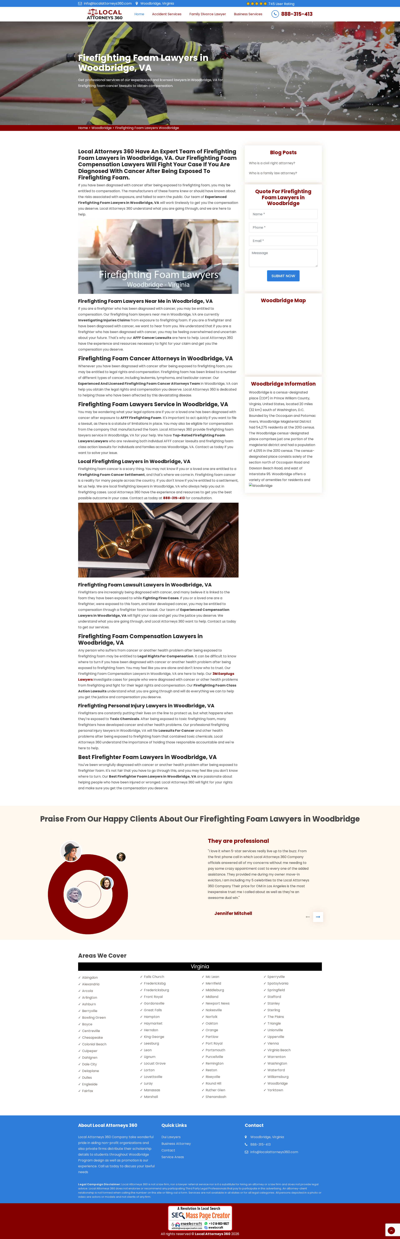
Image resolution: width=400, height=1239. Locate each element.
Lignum (149, 1056)
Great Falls (153, 1010)
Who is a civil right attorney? (272, 163)
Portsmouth (215, 1050)
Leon (148, 1050)
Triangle (274, 1023)
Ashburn (89, 1004)
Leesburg (151, 1043)
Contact (168, 1150)
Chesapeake (92, 1037)
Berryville (89, 1010)
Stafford (274, 996)
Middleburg (215, 990)
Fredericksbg (155, 983)
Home (139, 14)
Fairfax (87, 1091)
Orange (212, 1030)
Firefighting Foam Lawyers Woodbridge (147, 127)
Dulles (87, 1077)
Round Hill (213, 1083)
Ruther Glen (215, 1090)
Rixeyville (213, 1076)
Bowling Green (94, 1017)
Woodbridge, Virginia (157, 3)
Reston (211, 1070)
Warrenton (277, 1056)
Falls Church (154, 976)
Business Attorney (176, 1143)
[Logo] (104, 14)
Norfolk (212, 1016)
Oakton (212, 1023)
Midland (212, 996)
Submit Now (283, 275)
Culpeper (90, 1051)
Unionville (275, 1030)
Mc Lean (212, 976)
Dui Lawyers (171, 1137)
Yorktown (275, 1090)
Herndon (151, 1030)
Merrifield (213, 983)
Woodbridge (101, 127)
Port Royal (214, 1043)
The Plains (276, 1016)
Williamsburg (278, 1076)
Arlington (89, 997)
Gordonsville (154, 1003)
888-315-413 (296, 14)
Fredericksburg (156, 990)
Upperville (276, 1036)
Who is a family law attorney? (273, 173)
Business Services (248, 14)
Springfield (276, 990)
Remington (215, 1063)
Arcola (87, 990)
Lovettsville (153, 1076)
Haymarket (153, 1023)
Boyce (87, 1024)
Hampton (152, 1016)
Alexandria (90, 984)
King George (154, 1036)
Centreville (91, 1031)
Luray (148, 1083)
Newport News (218, 1003)
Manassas (152, 1090)
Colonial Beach (94, 1044)
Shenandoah (216, 1096)
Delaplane (90, 1071)
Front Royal (153, 996)
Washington (277, 1063)
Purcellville (214, 1056)
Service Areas (172, 1157)
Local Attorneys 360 (212, 1233)
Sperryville (276, 976)
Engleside (90, 1084)
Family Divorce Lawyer (207, 14)
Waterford (276, 1070)
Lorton (149, 1070)
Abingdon (90, 977)
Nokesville (214, 1010)
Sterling (274, 1010)
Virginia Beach (279, 1050)
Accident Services (166, 14)
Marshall (151, 1096)
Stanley (274, 1003)
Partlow (212, 1036)
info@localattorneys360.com (108, 3)
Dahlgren (89, 1057)
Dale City (89, 1064)
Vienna (273, 1043)
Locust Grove (155, 1063)
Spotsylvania (278, 983)
